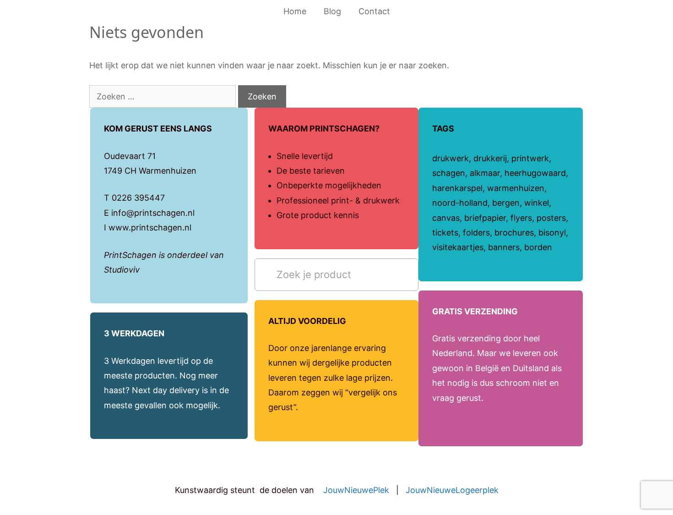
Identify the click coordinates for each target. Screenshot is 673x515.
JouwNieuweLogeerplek (452, 490)
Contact (374, 11)
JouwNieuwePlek (356, 490)
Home (294, 11)
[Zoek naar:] (163, 96)
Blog (332, 11)
